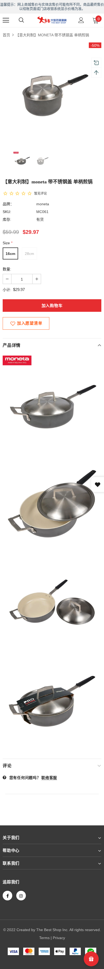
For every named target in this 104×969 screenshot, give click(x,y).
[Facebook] (7, 895)
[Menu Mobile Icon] (6, 20)
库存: (7, 219)
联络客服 (49, 777)
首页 (6, 35)
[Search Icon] (21, 20)
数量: (7, 269)
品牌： (8, 204)
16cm (10, 253)
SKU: (7, 212)
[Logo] (52, 20)
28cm (29, 253)
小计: (7, 289)
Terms (44, 938)
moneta (42, 204)
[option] (52, 91)
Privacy (59, 938)
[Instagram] (21, 895)
